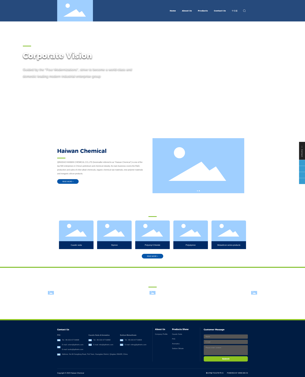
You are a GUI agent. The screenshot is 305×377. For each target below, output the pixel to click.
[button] (24, 114)
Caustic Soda (177, 334)
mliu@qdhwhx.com (106, 345)
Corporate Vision (57, 55)
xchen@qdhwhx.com (75, 345)
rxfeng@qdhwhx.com (138, 345)
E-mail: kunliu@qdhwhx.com (72, 349)
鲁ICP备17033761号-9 (214, 373)
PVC (173, 339)
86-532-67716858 (103, 340)
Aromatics (176, 344)
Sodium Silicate (178, 348)
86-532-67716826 (135, 340)
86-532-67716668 (72, 340)
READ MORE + (32, 86)
